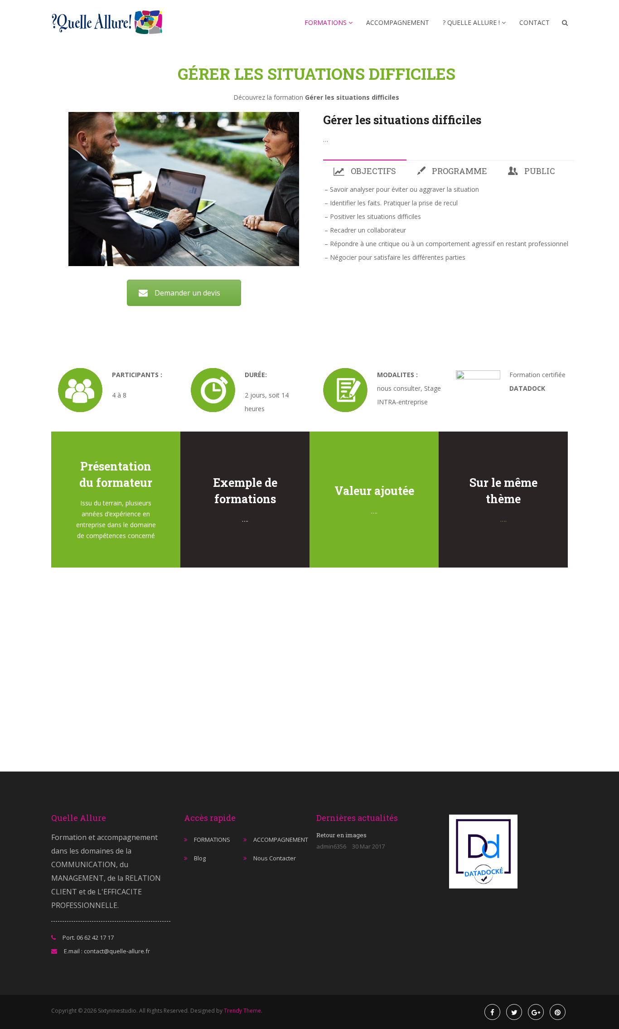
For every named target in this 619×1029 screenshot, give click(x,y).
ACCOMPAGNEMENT (397, 22)
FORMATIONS (326, 22)
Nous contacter (274, 858)
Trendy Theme (242, 1010)
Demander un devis (187, 293)
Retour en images (341, 835)
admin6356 (331, 846)
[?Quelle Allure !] (110, 22)
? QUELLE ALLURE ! (472, 22)
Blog (200, 858)
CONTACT (534, 22)
